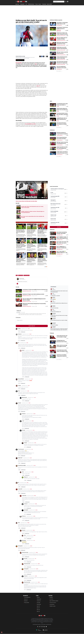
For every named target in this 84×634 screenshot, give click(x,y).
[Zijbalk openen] (16, 1)
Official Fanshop (31, 4)
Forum (36, 4)
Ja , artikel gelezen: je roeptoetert (55, 295)
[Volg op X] (17, 283)
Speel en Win (49, 4)
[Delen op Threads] (40, 56)
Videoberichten (59, 239)
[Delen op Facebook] (42, 56)
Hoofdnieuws (59, 25)
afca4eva (53, 297)
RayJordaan (54, 313)
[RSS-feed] (44, 626)
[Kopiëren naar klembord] (47, 56)
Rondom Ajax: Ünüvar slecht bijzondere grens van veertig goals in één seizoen (32, 207)
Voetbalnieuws (59, 135)
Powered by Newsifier (42, 632)
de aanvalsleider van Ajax (30, 123)
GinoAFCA (53, 305)
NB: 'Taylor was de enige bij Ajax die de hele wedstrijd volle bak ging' (32, 217)
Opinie (58, 106)
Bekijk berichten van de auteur (22, 281)
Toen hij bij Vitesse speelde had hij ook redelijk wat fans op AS (59, 304)
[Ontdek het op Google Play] (39, 630)
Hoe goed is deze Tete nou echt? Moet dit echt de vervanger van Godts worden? (59, 316)
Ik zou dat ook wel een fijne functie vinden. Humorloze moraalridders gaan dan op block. (59, 291)
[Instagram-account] (42, 626)
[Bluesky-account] (46, 626)
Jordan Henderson (26, 275)
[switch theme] (65, 1)
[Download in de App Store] (45, 630)
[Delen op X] (43, 56)
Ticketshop (44, 4)
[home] (16, 4)
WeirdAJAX (54, 326)
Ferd (53, 288)
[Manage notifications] (1, 632)
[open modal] (67, 1)
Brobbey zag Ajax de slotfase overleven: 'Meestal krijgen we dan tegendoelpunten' (32, 212)
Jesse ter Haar (20, 23)
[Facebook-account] (39, 626)
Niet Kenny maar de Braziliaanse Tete (56, 311)
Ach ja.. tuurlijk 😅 (53, 299)
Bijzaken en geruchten (27, 295)
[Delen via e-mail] (45, 56)
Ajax (36, 63)
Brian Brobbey (19, 62)
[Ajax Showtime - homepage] (22, 1)
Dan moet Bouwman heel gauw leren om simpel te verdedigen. (59, 321)
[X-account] (37, 626)
